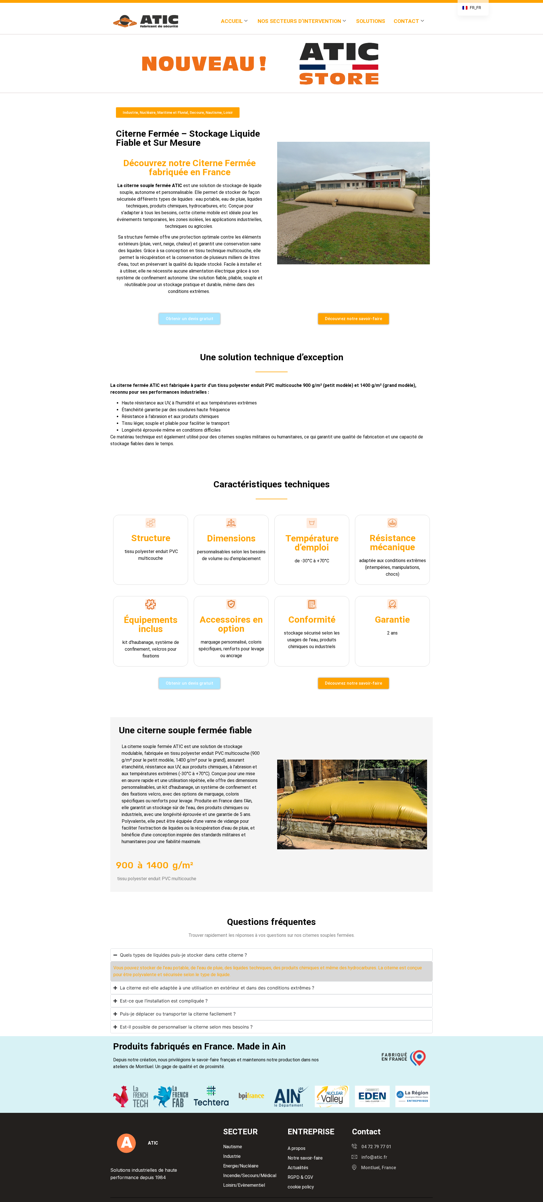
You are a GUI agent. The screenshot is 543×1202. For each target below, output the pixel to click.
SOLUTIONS (370, 21)
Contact (406, 21)
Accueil (232, 21)
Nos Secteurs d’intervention (299, 21)
